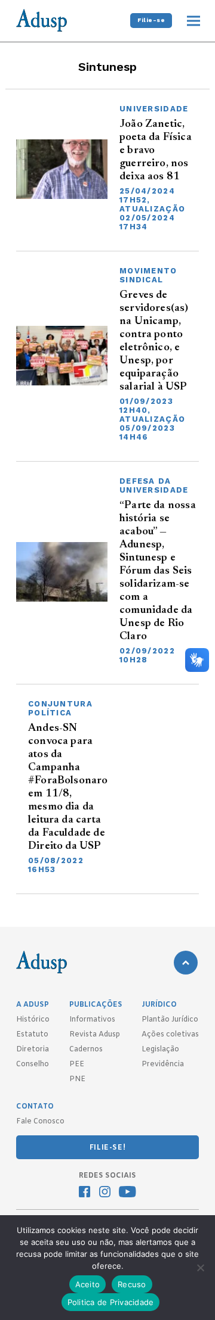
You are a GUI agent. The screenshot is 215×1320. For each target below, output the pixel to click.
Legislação (160, 1049)
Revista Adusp (94, 1034)
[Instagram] (104, 1193)
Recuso (132, 1284)
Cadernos (86, 1049)
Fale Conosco (40, 1121)
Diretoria (32, 1049)
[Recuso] (200, 1268)
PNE (77, 1079)
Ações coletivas (170, 1034)
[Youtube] (127, 1193)
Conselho (32, 1064)
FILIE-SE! (107, 1148)
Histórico (33, 1020)
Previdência (163, 1064)
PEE (76, 1064)
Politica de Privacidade (110, 1302)
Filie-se (151, 20)
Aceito (87, 1284)
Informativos (92, 1020)
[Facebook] (84, 1193)
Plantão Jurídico (170, 1020)
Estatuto (32, 1034)
